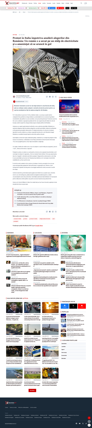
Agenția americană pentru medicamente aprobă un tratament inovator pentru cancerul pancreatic (45, 278)
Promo (63, 143)
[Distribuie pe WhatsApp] (53, 97)
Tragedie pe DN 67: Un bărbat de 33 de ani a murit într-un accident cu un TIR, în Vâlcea (50, 362)
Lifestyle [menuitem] (67, 3)
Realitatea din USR (43, 415)
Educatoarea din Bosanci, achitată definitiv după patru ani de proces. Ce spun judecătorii (75, 264)
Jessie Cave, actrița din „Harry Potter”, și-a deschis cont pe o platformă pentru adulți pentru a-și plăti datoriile (21, 265)
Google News (39, 225)
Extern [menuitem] (63, 3)
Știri (19, 12)
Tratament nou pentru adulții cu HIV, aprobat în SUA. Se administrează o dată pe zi (45, 264)
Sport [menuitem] (72, 3)
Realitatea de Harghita (9, 417)
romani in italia (17, 218)
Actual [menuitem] (39, 3)
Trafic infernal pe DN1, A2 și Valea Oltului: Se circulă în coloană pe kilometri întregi (34, 197)
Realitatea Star (16, 415)
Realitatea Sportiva (8, 415)
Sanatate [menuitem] (58, 3)
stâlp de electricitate (45, 218)
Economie (64, 122)
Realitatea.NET (25, 96)
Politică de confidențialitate (23, 407)
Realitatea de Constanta (19, 417)
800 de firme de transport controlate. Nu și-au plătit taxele (70, 124)
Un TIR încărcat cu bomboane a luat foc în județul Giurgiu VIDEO (34, 201)
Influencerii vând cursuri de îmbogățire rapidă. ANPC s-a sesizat (19, 280)
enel (53, 218)
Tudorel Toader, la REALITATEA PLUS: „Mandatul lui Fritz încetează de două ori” (76, 271)
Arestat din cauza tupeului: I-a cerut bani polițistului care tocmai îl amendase (50, 383)
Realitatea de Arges (38, 417)
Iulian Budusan (37, 314)
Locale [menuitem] (53, 3)
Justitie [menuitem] (44, 3)
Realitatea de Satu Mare (56, 417)
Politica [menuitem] (35, 3)
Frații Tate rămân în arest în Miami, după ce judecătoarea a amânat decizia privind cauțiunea (76, 285)
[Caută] (81, 3)
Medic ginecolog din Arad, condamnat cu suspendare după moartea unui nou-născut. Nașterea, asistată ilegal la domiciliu (73, 257)
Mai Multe (32, 390)
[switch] (85, 3)
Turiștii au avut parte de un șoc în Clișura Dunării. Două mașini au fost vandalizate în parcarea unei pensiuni (14, 362)
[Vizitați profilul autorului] (14, 96)
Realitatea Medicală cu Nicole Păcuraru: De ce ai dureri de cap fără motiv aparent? (45, 285)
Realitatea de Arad (29, 417)
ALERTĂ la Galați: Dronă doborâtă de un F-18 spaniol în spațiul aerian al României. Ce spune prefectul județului (32, 342)
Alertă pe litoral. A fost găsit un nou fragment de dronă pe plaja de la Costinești (50, 340)
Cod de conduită (33, 407)
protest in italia (33, 218)
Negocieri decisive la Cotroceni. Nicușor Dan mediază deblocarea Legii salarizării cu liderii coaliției (70, 139)
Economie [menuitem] (49, 3)
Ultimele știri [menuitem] (24, 3)
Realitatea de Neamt (35, 415)
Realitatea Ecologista (25, 415)
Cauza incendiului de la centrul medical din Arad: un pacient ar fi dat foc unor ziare (68, 116)
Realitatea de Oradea (63, 415)
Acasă (15, 12)
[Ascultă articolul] (89, 417)
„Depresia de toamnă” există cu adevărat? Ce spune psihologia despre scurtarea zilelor (45, 271)
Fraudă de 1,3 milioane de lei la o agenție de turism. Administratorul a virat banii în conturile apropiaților (32, 363)
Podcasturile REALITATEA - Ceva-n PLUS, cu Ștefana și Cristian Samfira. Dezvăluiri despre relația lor (69, 146)
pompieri (16, 221)
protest (25, 218)
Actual (24, 12)
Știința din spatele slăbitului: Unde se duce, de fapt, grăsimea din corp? (45, 255)
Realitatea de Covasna (53, 415)
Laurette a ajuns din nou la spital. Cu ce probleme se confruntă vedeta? (20, 273)
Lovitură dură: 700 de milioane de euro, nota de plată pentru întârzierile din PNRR (70, 132)
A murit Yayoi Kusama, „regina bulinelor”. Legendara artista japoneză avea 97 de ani (18, 255)
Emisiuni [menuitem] (30, 3)
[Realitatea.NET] (12, 3)
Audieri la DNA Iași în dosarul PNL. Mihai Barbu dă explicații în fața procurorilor (75, 278)
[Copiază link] (47, 97)
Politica (63, 136)
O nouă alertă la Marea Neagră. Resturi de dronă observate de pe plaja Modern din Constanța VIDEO (35, 204)
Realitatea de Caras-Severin (73, 415)
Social (60, 118)
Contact (6, 407)
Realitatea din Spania (66, 417)
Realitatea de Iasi (47, 417)
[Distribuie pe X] (56, 97)
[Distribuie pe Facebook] (50, 97)
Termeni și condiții (13, 407)
